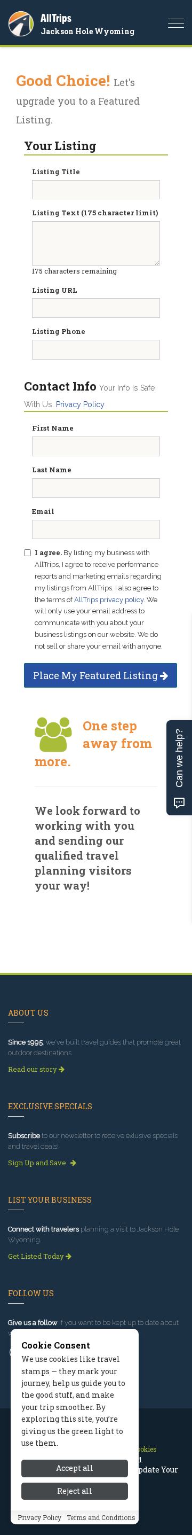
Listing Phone (58, 331)
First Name (53, 428)
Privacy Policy (80, 404)
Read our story (33, 1069)
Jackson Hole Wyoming (87, 31)
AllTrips (56, 18)
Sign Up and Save (38, 1162)
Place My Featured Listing (96, 675)
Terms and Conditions (101, 1517)
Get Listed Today (37, 1256)
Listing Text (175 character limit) (95, 212)
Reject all (74, 1491)
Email (43, 511)
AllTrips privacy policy (108, 600)
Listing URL (54, 290)
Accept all (74, 1468)
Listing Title (56, 171)
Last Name (51, 469)
